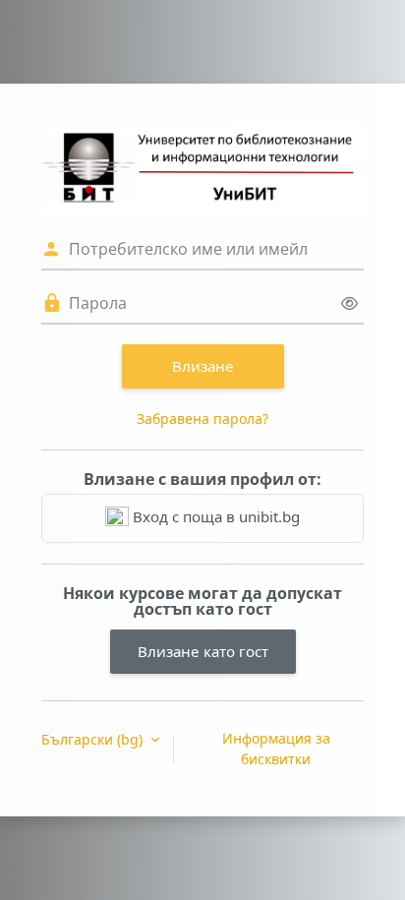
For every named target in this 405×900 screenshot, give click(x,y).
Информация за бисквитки (276, 748)
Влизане (203, 366)
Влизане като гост (203, 651)
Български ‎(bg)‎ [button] (93, 739)
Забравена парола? (202, 418)
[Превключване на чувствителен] (349, 303)
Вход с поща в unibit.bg (214, 516)
